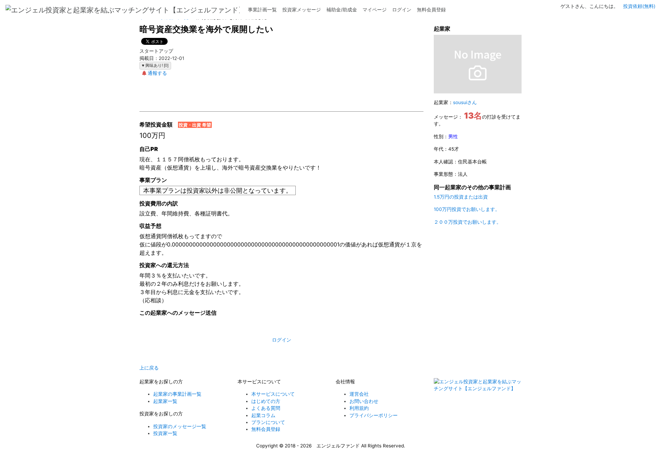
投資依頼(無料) (639, 6)
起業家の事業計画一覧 (177, 394)
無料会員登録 (431, 9)
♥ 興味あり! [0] (155, 65)
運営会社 (359, 394)
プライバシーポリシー (373, 415)
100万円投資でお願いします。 (467, 209)
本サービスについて (273, 394)
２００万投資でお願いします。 (467, 222)
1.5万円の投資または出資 (461, 197)
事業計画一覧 (262, 9)
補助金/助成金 (341, 9)
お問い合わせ (363, 401)
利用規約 (359, 408)
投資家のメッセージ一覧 (179, 426)
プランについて (268, 422)
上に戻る (149, 368)
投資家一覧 (165, 433)
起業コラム (263, 415)
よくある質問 (265, 408)
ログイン (401, 9)
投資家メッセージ (301, 9)
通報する (157, 73)
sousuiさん (465, 102)
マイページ (375, 9)
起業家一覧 (165, 401)
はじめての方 (265, 401)
